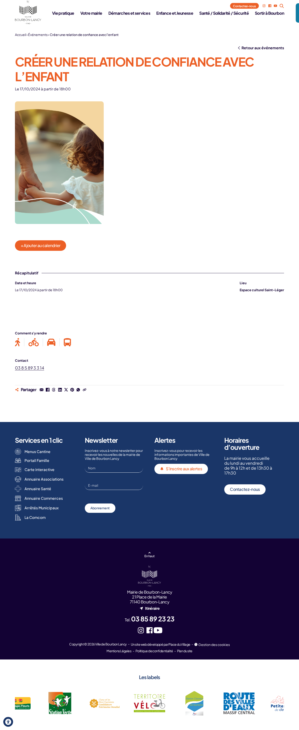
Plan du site (184, 651)
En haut (149, 556)
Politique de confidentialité (154, 651)
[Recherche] (281, 6)
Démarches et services (129, 13)
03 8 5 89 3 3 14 (29, 367)
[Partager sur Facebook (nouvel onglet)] (48, 390)
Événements (38, 34)
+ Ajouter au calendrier (41, 245)
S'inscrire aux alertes (184, 468)
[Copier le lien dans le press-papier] (84, 390)
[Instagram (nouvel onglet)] (264, 5)
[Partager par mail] (42, 390)
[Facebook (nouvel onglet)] (269, 5)
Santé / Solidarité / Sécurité (224, 13)
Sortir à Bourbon (269, 13)
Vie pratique (63, 13)
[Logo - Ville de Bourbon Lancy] (28, 12)
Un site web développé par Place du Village (160, 644)
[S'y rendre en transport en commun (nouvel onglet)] (65, 342)
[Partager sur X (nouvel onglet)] (66, 390)
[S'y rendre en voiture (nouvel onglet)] (51, 342)
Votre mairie (91, 13)
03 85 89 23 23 (152, 619)
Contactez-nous (244, 6)
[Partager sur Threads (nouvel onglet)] (54, 390)
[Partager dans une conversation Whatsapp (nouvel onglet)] (78, 390)
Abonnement (100, 508)
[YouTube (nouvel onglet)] (275, 5)
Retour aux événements (263, 48)
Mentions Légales (119, 651)
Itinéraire (152, 608)
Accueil (20, 34)
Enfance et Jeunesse (174, 13)
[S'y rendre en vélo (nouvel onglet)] (33, 342)
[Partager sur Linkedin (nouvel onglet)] (60, 390)
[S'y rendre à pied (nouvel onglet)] (19, 342)
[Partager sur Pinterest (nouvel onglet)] (72, 390)
